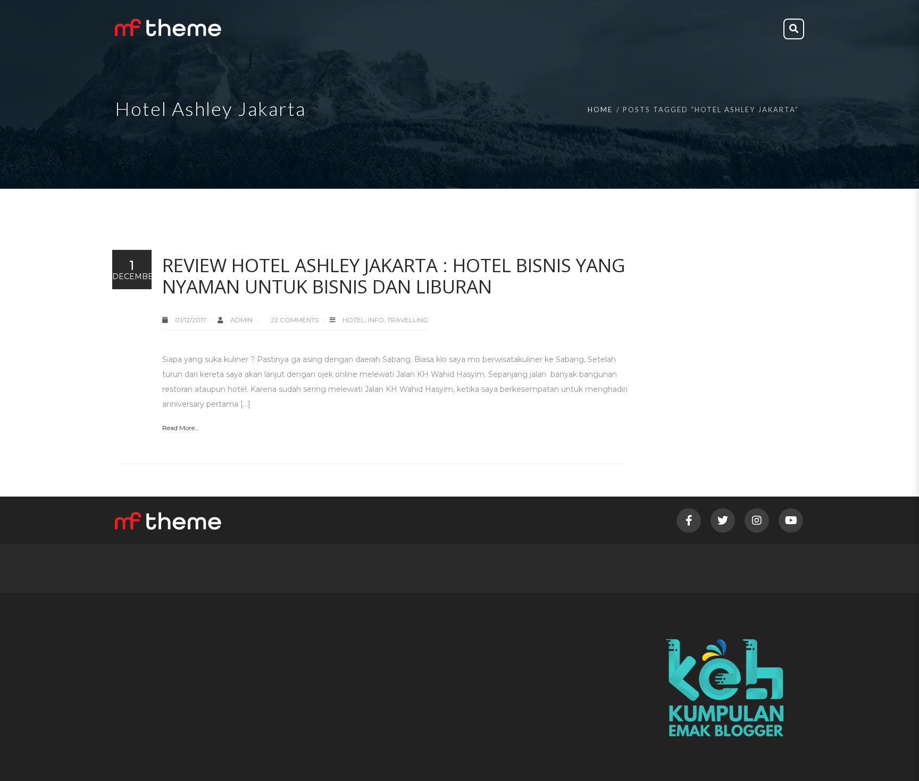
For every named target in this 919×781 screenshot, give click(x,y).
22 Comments (295, 320)
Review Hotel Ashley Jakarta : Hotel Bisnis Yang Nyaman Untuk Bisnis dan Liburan (393, 276)
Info (376, 320)
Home (600, 109)
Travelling (407, 320)
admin (242, 320)
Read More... (180, 428)
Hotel (353, 320)
